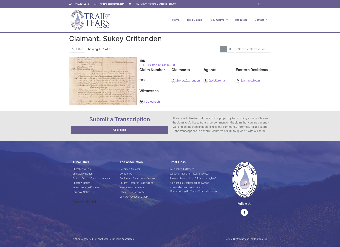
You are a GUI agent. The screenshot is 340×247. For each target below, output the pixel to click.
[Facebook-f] (259, 4)
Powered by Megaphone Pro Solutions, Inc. (246, 239)
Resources (241, 19)
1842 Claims (217, 19)
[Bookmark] (73, 102)
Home (176, 19)
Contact (259, 19)
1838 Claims (194, 19)
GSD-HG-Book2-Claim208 (157, 65)
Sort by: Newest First (252, 49)
